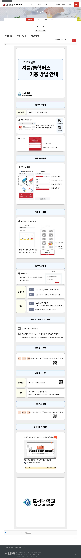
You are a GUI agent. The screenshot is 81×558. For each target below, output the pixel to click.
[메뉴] (76, 4)
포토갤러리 (44, 19)
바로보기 (28, 532)
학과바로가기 (6, 1)
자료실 (37, 19)
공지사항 (30, 19)
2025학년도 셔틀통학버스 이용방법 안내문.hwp (15, 532)
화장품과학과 (18, 5)
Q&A (52, 19)
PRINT (74, 40)
